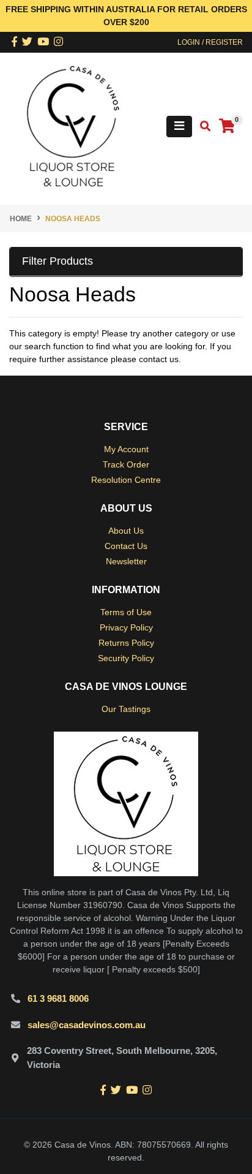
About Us (126, 531)
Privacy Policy (126, 627)
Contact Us (126, 546)
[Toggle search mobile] (201, 126)
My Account (126, 449)
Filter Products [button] (57, 261)
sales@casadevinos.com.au (87, 1025)
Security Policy (126, 658)
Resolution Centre (126, 480)
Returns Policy (126, 643)
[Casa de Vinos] (73, 126)
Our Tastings (126, 709)
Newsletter (126, 561)
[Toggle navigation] (179, 126)
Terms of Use (126, 612)
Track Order (126, 464)
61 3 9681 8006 (58, 998)
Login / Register (210, 42)
